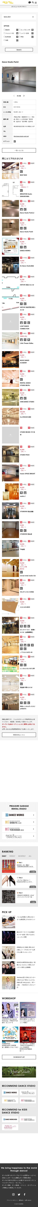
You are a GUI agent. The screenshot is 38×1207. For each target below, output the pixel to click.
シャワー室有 (25, 33)
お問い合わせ (28, 1200)
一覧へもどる (19, 150)
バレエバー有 (9, 33)
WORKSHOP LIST (19, 1057)
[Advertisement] (19, 759)
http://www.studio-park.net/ (21, 136)
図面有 (7, 30)
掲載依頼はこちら (19, 735)
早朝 (22, 37)
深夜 (6, 40)
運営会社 (21, 1200)
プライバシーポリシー (12, 1200)
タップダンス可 (25, 30)
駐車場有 (8, 37)
